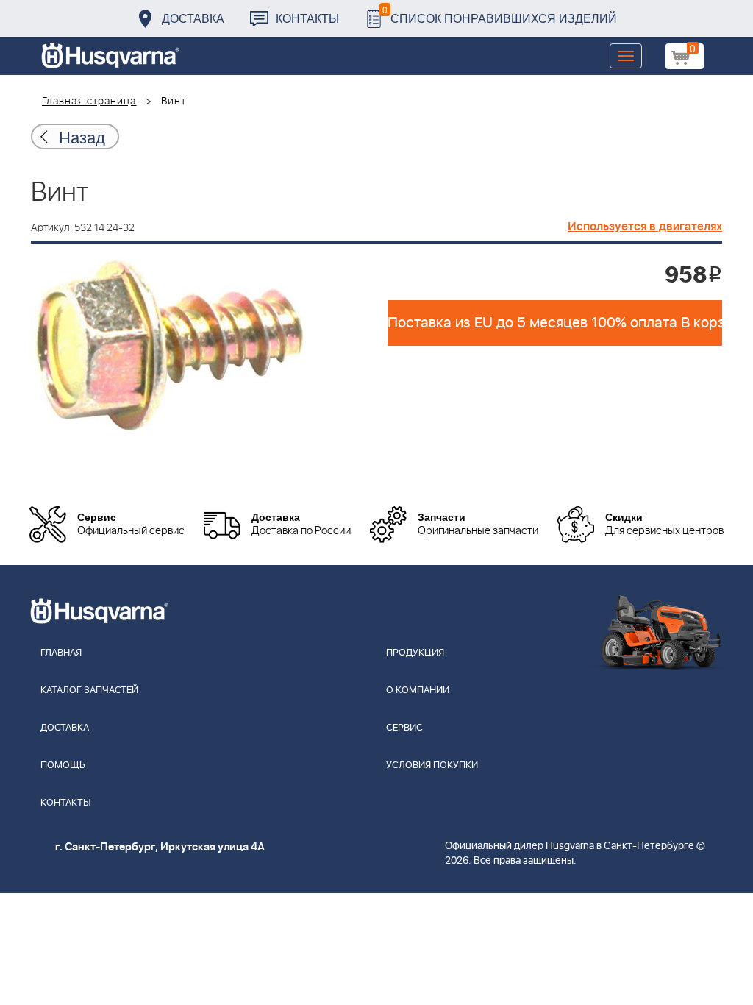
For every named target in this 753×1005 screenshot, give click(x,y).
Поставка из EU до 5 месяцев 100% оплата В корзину (555, 323)
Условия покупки (432, 766)
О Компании (417, 690)
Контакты (307, 18)
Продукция (415, 653)
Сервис (404, 728)
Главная (61, 653)
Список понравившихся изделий (499, 14)
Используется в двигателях (645, 226)
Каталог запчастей (89, 690)
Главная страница (89, 101)
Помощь (62, 766)
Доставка (193, 18)
